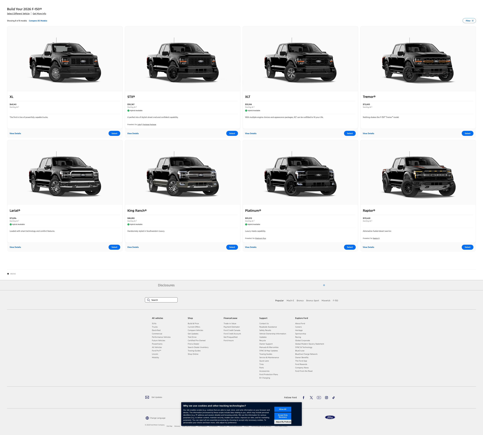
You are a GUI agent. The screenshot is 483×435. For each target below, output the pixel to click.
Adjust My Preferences (283, 422)
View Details (15, 133)
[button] (155, 418)
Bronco (300, 300)
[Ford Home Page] (330, 417)
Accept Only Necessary (283, 416)
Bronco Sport (312, 300)
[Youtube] (319, 397)
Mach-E (290, 300)
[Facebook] (304, 397)
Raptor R (376, 238)
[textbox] (161, 300)
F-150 (335, 300)
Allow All (282, 409)
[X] (311, 397)
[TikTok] (333, 397)
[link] (169, 426)
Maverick (326, 300)
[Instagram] (326, 397)
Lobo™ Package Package (146, 125)
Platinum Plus (260, 238)
